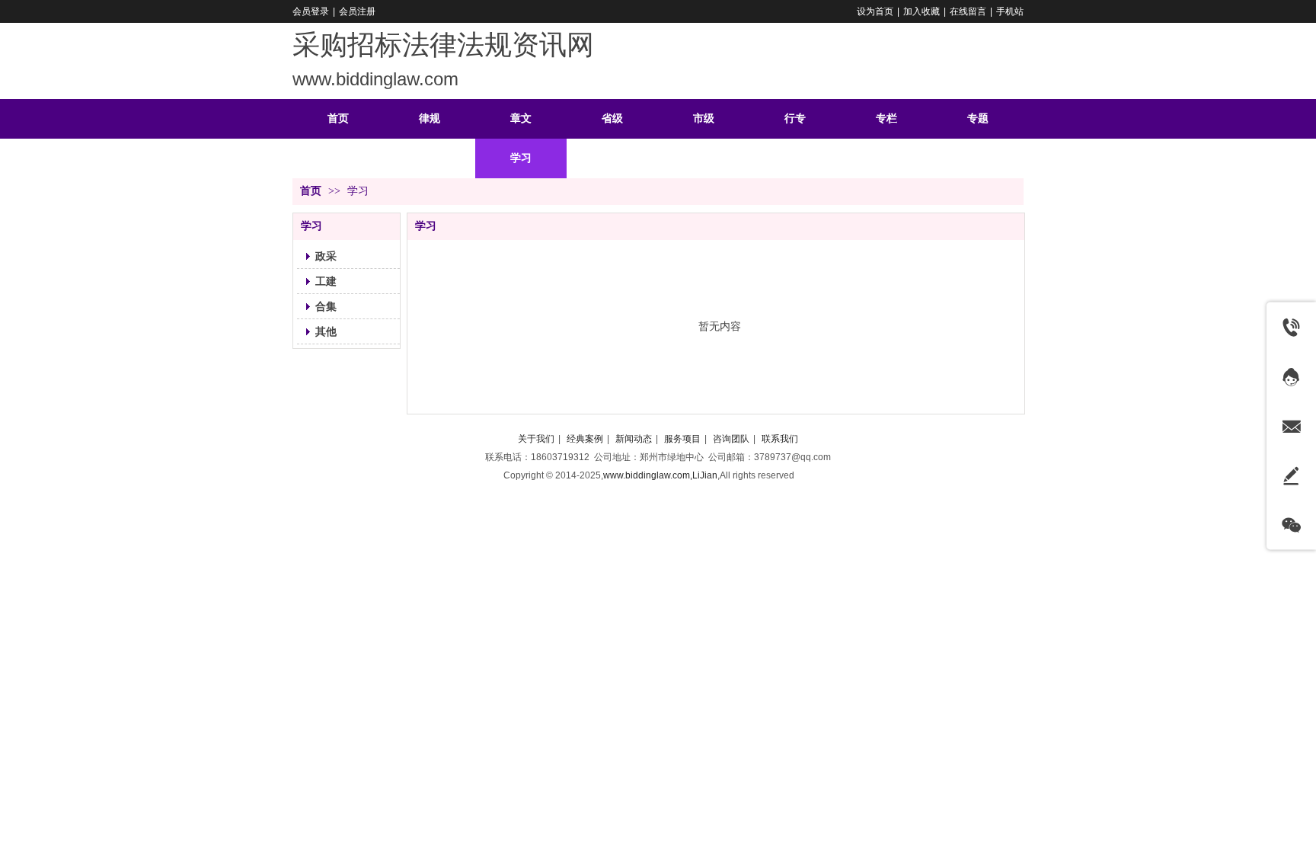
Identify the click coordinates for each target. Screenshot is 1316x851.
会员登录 (310, 11)
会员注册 (357, 11)
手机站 (1010, 11)
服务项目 (682, 438)
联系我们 (780, 438)
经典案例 (585, 438)
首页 (310, 191)
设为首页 (875, 11)
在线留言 (968, 11)
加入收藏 (921, 11)
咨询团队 (731, 438)
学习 (358, 191)
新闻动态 (633, 438)
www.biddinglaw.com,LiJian (660, 475)
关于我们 (536, 438)
